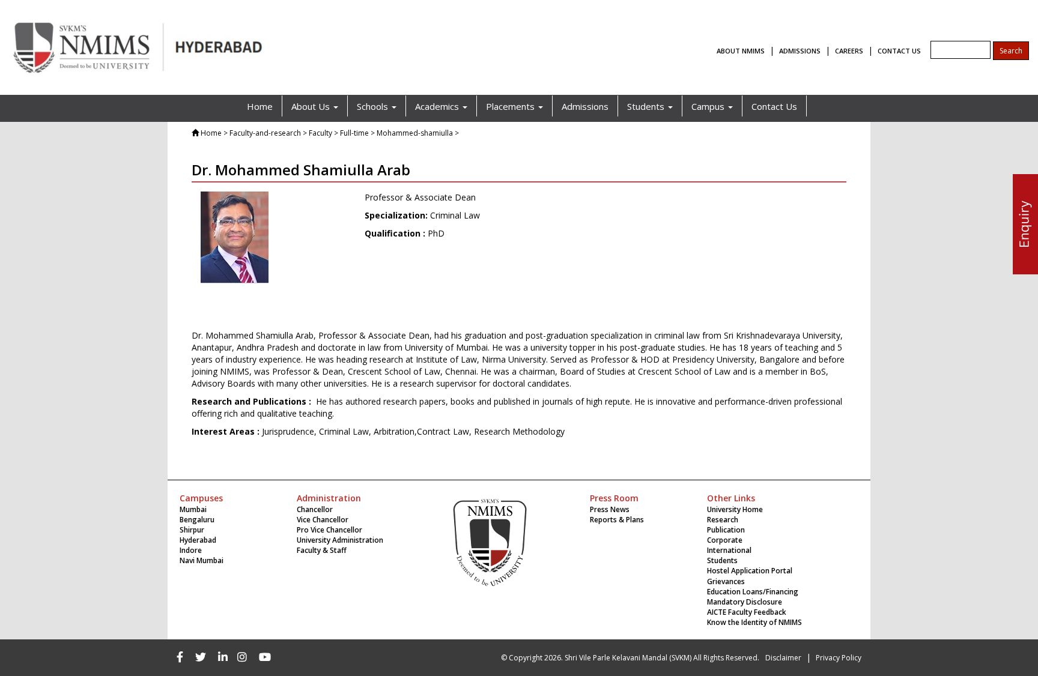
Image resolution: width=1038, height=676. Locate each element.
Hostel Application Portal (749, 571)
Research (722, 520)
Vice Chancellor (322, 520)
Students (722, 560)
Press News (610, 509)
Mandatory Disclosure (744, 602)
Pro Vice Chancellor (329, 530)
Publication (726, 530)
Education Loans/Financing (752, 592)
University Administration (340, 540)
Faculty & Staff (322, 550)
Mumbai (193, 509)
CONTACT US (899, 50)
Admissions (585, 106)
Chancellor (315, 509)
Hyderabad (198, 540)
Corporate (724, 540)
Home (260, 106)
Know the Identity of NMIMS (754, 622)
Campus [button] (709, 106)
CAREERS (849, 50)
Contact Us (774, 106)
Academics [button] (438, 106)
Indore (191, 550)
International (729, 550)
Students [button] (647, 106)
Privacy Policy (838, 658)
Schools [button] (373, 106)
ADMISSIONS (800, 50)
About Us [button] (311, 106)
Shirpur (192, 530)
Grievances (726, 581)
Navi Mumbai (201, 560)
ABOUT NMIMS (741, 50)
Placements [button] (511, 106)
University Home (735, 509)
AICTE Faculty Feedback (746, 612)
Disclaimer (783, 658)
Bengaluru (197, 520)
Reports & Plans (617, 520)
